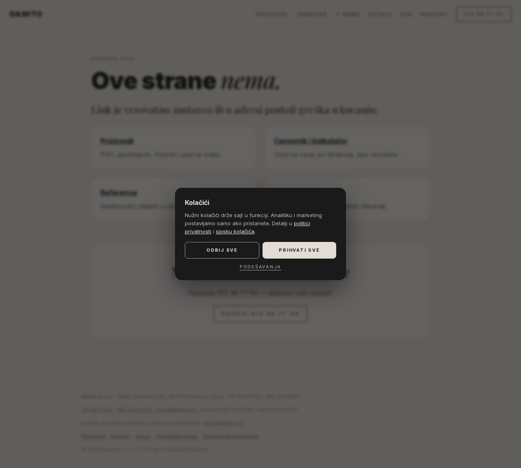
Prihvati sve (299, 250)
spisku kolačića (235, 231)
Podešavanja (260, 267)
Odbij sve (222, 250)
